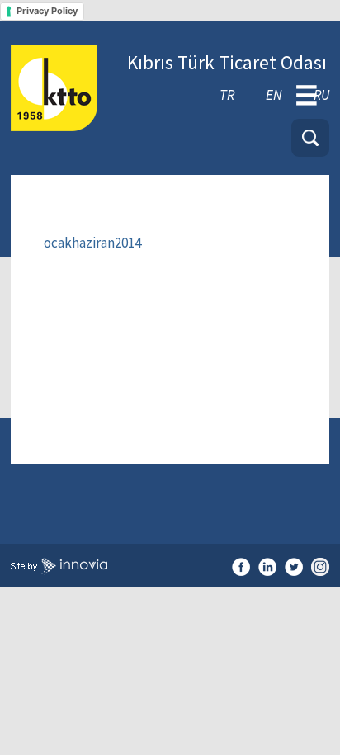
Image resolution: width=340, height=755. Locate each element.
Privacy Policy (47, 11)
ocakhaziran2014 (92, 243)
